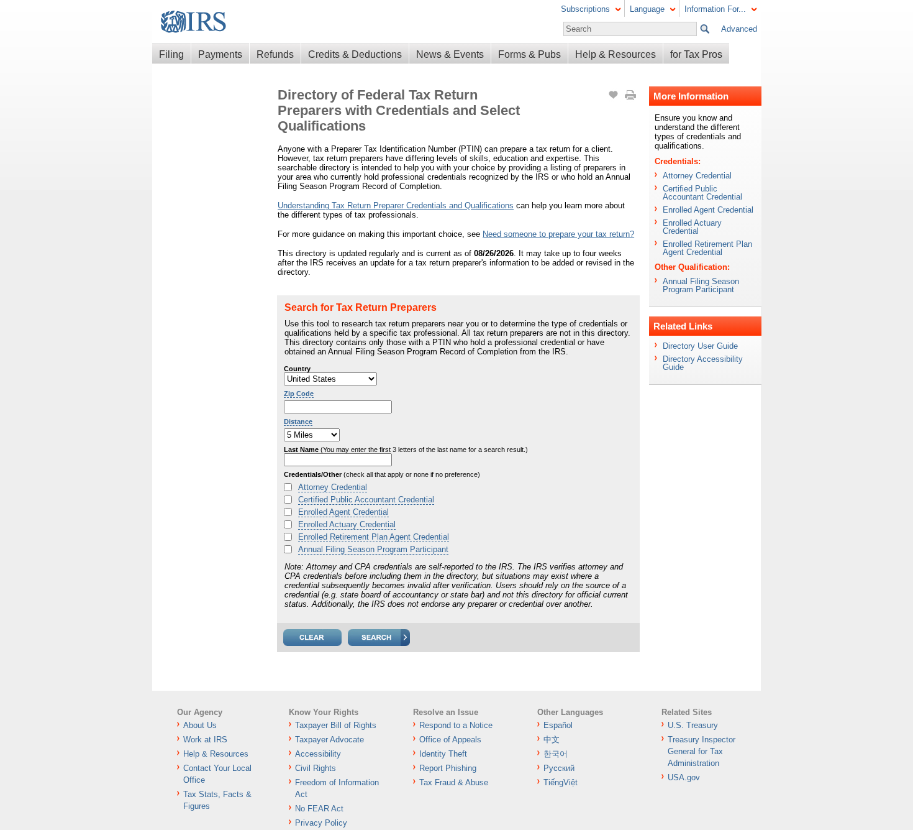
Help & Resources (615, 54)
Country (297, 368)
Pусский (559, 768)
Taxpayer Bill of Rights (335, 725)
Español (558, 725)
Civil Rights (315, 768)
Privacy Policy (321, 823)
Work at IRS (205, 739)
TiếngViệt (560, 782)
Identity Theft (443, 754)
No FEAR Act (319, 808)
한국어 (555, 754)
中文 (551, 739)
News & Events (450, 54)
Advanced (739, 29)
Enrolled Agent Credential (343, 512)
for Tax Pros (696, 54)
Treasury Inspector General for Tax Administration (701, 751)
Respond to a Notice (456, 725)
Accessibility (318, 754)
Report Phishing (447, 768)
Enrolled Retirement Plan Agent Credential (373, 537)
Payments (220, 54)
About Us (200, 725)
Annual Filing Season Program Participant (373, 549)
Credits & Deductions (355, 54)
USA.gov (684, 777)
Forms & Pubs (529, 54)
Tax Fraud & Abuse (453, 782)
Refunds (275, 54)
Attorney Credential (332, 487)
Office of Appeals (450, 739)
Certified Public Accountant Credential (366, 499)
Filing (171, 54)
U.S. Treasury (693, 725)
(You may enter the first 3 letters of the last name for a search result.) (406, 449)
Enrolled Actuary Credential (347, 524)
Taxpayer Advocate (329, 739)
